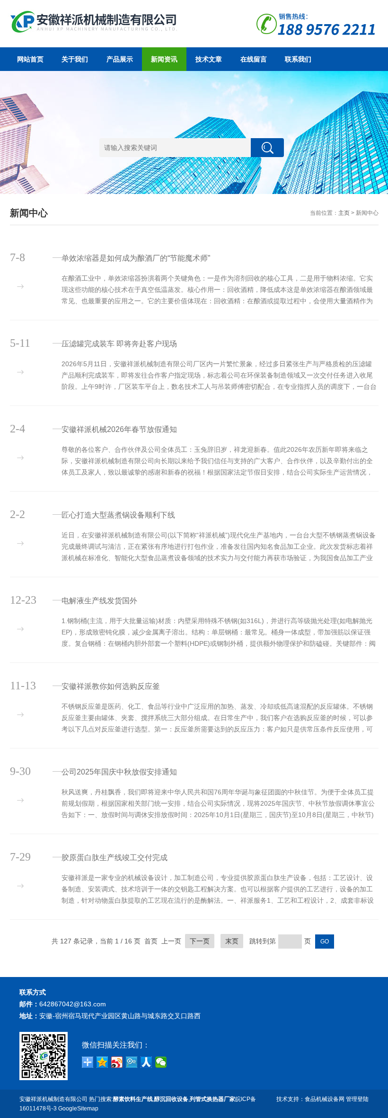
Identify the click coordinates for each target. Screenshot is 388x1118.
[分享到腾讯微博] (132, 1062)
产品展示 (119, 59)
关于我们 (75, 59)
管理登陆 (357, 1099)
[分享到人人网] (146, 1062)
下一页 (200, 941)
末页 (231, 941)
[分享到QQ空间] (102, 1062)
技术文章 (208, 59)
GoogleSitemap (78, 1108)
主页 (344, 213)
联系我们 (298, 59)
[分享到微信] (161, 1062)
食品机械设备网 (324, 1099)
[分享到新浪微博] (117, 1062)
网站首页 (30, 59)
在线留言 (253, 59)
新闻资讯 (164, 59)
